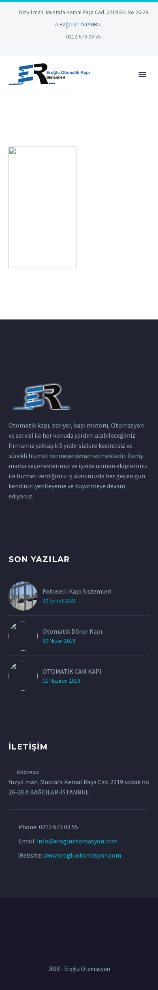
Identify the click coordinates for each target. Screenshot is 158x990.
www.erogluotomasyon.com (82, 855)
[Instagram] (79, 48)
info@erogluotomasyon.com (77, 841)
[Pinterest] (91, 48)
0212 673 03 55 (83, 36)
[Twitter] (67, 48)
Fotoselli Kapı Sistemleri (77, 591)
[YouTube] (103, 48)
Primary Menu (142, 74)
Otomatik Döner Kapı (72, 631)
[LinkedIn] (55, 48)
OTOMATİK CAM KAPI (72, 671)
